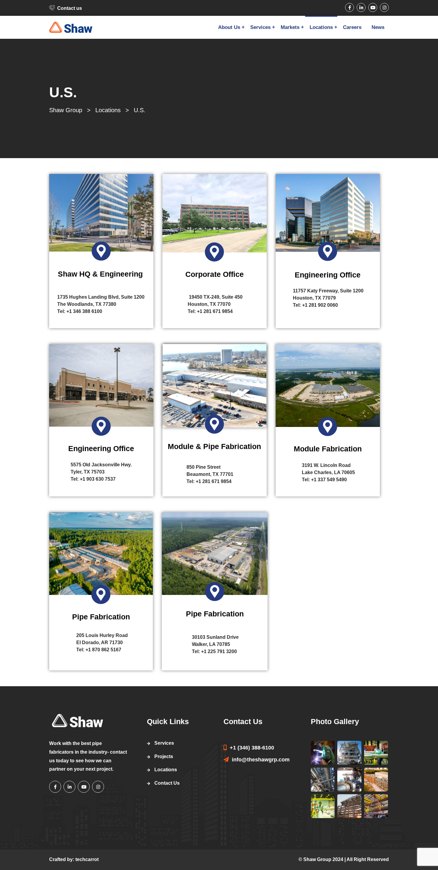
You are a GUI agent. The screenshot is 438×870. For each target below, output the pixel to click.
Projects (163, 756)
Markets (290, 27)
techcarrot (87, 859)
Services (260, 27)
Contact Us (167, 783)
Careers (352, 27)
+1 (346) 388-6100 (252, 748)
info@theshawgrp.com (261, 760)
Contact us (69, 8)
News (378, 27)
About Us (229, 27)
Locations (321, 27)
